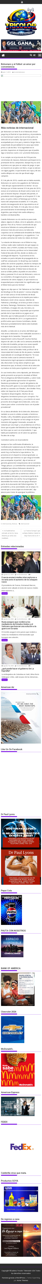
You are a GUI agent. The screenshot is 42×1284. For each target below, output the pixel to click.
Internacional (7, 524)
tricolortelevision (19, 72)
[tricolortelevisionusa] (3, 55)
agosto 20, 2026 (8, 619)
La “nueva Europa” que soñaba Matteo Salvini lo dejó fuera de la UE (31, 533)
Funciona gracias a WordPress (13, 1278)
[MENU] (39, 55)
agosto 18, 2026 (8, 666)
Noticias (14, 524)
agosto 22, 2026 (8, 574)
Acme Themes (22, 1280)
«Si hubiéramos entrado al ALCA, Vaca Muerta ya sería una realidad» (10, 534)
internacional (25, 524)
